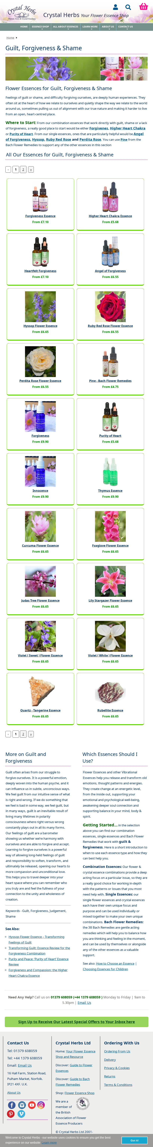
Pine (124, 139)
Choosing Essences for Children (105, 969)
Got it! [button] (135, 1140)
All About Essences (65, 28)
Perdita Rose (90, 139)
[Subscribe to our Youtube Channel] (31, 1105)
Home (24, 26)
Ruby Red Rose (58, 139)
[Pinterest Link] (11, 1114)
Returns (109, 1076)
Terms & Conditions (118, 1085)
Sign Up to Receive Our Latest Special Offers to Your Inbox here (76, 1021)
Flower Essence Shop (79, 1093)
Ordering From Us (117, 1051)
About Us (108, 28)
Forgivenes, (99, 128)
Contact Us (125, 28)
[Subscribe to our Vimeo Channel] (21, 1114)
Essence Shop (40, 28)
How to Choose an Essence (115, 963)
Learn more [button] (49, 1142)
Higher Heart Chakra (127, 128)
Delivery (110, 1060)
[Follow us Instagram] (21, 1105)
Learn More (90, 28)
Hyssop (38, 139)
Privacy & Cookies (117, 1068)
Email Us (84, 1002)
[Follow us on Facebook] (11, 1105)
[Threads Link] (41, 1105)
